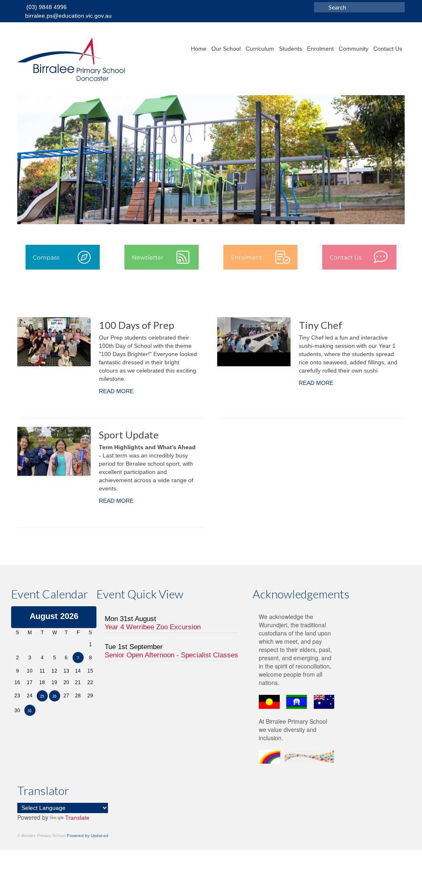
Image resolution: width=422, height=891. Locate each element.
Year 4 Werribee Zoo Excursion (153, 627)
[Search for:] (359, 7)
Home (198, 48)
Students (290, 48)
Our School (226, 48)
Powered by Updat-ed (87, 835)
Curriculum (260, 48)
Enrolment (320, 48)
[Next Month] (90, 616)
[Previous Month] (17, 615)
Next (412, 160)
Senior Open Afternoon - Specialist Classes (171, 655)
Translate (77, 817)
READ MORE (116, 391)
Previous (10, 160)
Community (353, 48)
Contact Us (387, 48)
